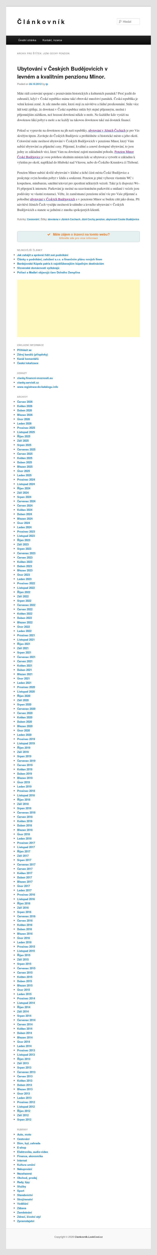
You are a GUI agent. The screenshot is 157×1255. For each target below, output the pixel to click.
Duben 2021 (24, 670)
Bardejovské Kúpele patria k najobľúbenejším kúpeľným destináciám (60, 263)
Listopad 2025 (26, 432)
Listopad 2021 (26, 639)
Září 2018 (23, 804)
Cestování (33, 219)
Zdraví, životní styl (29, 1217)
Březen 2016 (25, 934)
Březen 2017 (25, 882)
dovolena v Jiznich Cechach (64, 219)
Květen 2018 (24, 821)
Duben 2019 (24, 773)
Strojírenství (25, 1199)
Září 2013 (23, 1063)
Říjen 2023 (23, 540)
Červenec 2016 (26, 916)
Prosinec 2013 (26, 1050)
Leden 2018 (24, 838)
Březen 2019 (25, 778)
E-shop (21, 1147)
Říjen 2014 (23, 1007)
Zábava (21, 1208)
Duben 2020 (24, 721)
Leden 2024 (24, 527)
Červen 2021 (25, 661)
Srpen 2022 (24, 601)
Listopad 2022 (26, 588)
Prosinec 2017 (26, 843)
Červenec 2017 (26, 864)
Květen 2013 (24, 1080)
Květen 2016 (24, 925)
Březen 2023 (25, 570)
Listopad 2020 (26, 691)
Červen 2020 (25, 713)
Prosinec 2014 (26, 998)
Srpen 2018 (24, 808)
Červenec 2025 (26, 449)
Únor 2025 (23, 471)
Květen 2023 (24, 562)
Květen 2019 (24, 769)
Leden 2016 (24, 942)
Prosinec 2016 (26, 894)
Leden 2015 (24, 994)
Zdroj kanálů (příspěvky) (32, 354)
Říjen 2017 (23, 851)
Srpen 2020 (24, 704)
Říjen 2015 (23, 955)
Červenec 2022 (26, 605)
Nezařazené (24, 1173)
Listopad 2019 (26, 743)
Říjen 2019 (23, 747)
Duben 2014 (24, 1033)
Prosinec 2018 (26, 791)
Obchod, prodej (27, 1178)
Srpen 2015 (24, 964)
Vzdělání (22, 1203)
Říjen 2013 (23, 1059)
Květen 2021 (24, 665)
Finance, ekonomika (30, 1156)
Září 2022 (23, 596)
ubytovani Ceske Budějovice (122, 219)
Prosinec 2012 (26, 1102)
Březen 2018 (25, 830)
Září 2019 (23, 752)
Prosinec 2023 (26, 531)
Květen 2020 (24, 717)
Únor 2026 (23, 419)
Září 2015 (23, 959)
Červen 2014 (25, 1024)
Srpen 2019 (24, 756)
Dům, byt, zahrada (28, 1143)
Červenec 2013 (26, 1072)
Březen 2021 (25, 674)
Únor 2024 (23, 523)
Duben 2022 (24, 618)
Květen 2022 (24, 613)
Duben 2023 (24, 566)
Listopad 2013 (26, 1054)
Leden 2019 (24, 786)
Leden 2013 (24, 1098)
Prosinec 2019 (26, 739)
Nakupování (24, 1169)
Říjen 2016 (23, 903)
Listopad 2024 (26, 484)
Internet (22, 1160)
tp (47, 84)
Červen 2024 (25, 505)
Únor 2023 (23, 575)
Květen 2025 (24, 458)
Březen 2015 (25, 985)
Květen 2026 (24, 406)
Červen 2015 (25, 972)
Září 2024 (23, 492)
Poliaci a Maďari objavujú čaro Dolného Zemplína (48, 272)
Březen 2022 (25, 622)
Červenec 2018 (26, 812)
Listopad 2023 (26, 536)
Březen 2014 (25, 1037)
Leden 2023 (24, 579)
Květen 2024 (24, 510)
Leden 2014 (24, 1046)
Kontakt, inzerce (52, 40)
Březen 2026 (25, 415)
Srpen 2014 (24, 1016)
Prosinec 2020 (26, 687)
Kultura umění (26, 1165)
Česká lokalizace (27, 363)
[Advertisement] (78, 308)
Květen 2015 (24, 977)
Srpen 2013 (24, 1067)
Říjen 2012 (23, 1111)
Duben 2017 (24, 877)
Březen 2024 (25, 518)
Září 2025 (23, 440)
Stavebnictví (25, 1195)
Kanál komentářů (28, 359)
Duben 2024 (24, 514)
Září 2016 (23, 908)
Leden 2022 (24, 631)
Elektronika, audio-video (32, 1152)
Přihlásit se (24, 350)
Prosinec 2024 (26, 479)
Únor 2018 (23, 834)
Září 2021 (23, 648)
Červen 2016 (25, 920)
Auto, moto (24, 1134)
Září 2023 (23, 544)
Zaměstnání (24, 1212)
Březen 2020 (25, 726)
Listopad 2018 (26, 795)
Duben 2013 (24, 1085)
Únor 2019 (23, 782)
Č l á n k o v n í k (41, 21)
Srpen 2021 (24, 652)
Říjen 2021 (23, 644)
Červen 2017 (25, 869)
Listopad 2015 (26, 951)
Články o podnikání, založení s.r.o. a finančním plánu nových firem (59, 259)
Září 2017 (23, 856)
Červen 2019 (25, 765)
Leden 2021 (24, 683)
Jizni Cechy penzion (93, 219)
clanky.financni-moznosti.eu (35, 378)
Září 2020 (23, 700)
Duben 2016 (24, 929)
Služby (21, 1186)
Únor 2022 (23, 627)
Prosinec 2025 (26, 428)
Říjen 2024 (23, 488)
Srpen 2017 (24, 860)
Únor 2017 (23, 886)
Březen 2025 (25, 466)
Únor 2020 (23, 730)
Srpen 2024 (24, 497)
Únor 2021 (23, 678)
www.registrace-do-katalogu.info (37, 387)
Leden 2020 (24, 735)
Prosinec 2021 (26, 635)
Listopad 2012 (26, 1106)
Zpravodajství (25, 1221)
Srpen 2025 (24, 445)
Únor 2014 (23, 1042)
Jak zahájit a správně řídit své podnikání (42, 255)
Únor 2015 (23, 990)
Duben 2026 (24, 410)
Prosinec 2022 (26, 583)
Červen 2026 (25, 402)
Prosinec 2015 (26, 946)
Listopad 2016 (26, 899)
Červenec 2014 (26, 1020)
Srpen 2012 (24, 1119)
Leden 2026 (24, 423)
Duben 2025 (24, 462)
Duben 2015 (24, 981)
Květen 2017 (24, 873)
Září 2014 (23, 1011)
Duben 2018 (24, 825)
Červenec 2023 (26, 553)
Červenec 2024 (26, 501)
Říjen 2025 (23, 436)
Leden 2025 (24, 475)
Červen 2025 (25, 454)
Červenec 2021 (26, 657)
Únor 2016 (23, 938)
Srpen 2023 (24, 549)
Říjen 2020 (23, 696)
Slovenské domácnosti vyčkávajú (38, 268)
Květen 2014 (24, 1028)
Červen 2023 (25, 557)
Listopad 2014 (26, 1003)
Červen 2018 (25, 817)
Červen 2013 (25, 1076)
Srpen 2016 (24, 912)
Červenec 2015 (26, 968)
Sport (20, 1191)
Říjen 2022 (23, 592)
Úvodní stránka (27, 40)
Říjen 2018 (23, 799)
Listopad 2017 (26, 847)
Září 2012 (23, 1115)
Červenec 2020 (26, 709)
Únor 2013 (23, 1093)
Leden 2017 (24, 890)
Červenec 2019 (26, 761)
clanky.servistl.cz (28, 382)
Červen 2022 (25, 609)
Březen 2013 (25, 1089)
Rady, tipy (23, 1182)
